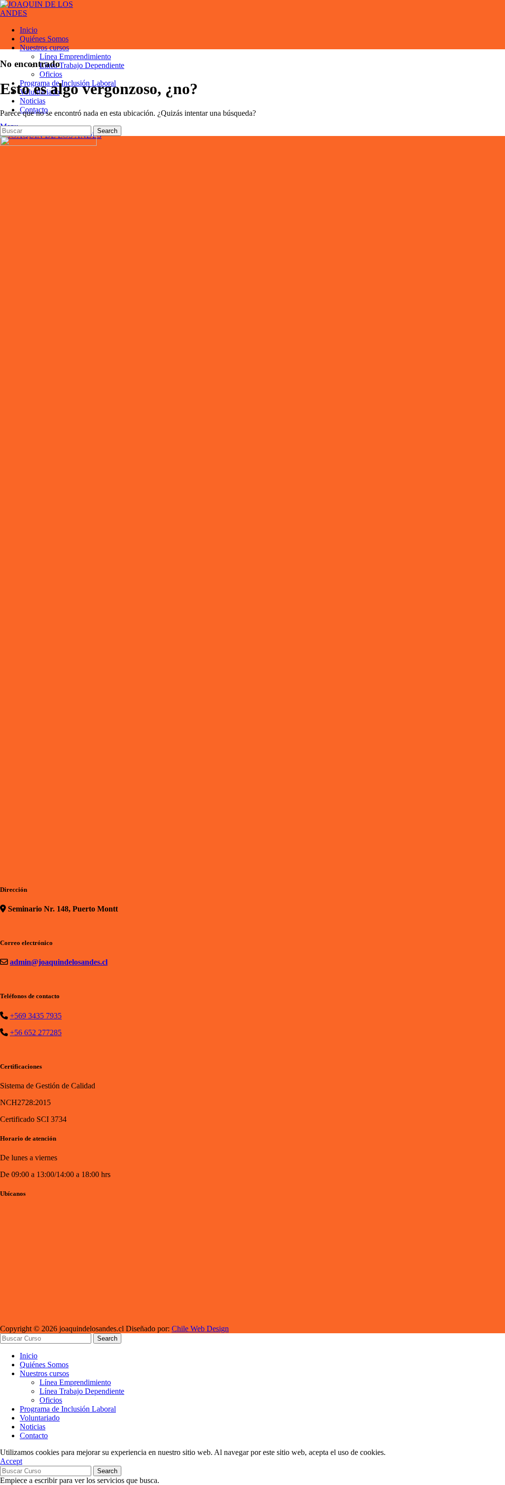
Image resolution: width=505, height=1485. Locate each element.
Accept (11, 1461)
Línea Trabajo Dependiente (81, 65)
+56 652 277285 (36, 1032)
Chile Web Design (200, 1328)
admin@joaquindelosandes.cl (59, 962)
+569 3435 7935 (36, 1016)
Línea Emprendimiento (75, 56)
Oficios (50, 74)
